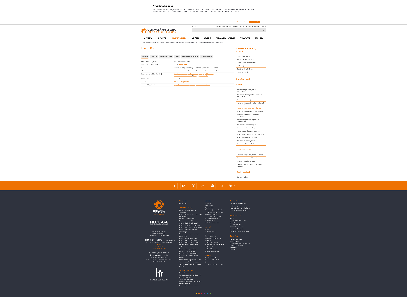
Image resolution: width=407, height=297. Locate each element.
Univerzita (150, 38)
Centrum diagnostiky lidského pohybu (251, 155)
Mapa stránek (216, 26)
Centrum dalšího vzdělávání (247, 144)
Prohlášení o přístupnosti (238, 220)
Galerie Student (242, 177)
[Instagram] (184, 186)
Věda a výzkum (242, 66)
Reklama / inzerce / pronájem (239, 231)
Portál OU (208, 229)
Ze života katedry (243, 72)
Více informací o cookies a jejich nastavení (225, 11)
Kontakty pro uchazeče (212, 223)
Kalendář (233, 250)
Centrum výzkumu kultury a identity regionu (249, 165)
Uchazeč (197, 38)
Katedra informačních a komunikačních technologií (251, 104)
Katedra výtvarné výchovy (246, 141)
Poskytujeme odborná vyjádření (240, 243)
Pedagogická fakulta (181, 42)
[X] (193, 186)
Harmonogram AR (210, 236)
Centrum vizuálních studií (183, 76)
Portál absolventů (210, 258)
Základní (145, 56)
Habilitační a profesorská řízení (240, 208)
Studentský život (210, 221)
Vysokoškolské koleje (186, 279)
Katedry (201, 42)
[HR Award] (159, 274)
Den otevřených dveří (211, 218)
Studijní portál (248, 26)
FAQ (206, 262)
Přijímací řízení (209, 208)
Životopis (154, 56)
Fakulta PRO (246, 38)
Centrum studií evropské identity (189, 262)
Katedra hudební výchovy (246, 100)
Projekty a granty (206, 56)
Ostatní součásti (243, 172)
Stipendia (208, 240)
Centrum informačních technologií (190, 281)
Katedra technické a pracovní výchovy (250, 134)
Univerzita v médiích (236, 245)
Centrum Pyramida (185, 277)
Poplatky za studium (211, 242)
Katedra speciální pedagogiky (248, 128)
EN (195, 26)
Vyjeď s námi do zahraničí (246, 62)
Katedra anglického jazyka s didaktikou (246, 90)
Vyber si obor (209, 205)
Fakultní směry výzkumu (238, 203)
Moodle (235, 26)
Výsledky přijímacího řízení (213, 210)
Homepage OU (184, 203)
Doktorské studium (211, 214)
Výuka (177, 56)
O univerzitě (147, 42)
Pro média (259, 38)
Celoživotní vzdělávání (245, 69)
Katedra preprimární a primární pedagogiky (248, 120)
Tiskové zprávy (234, 241)
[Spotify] (212, 186)
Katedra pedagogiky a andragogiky (250, 111)
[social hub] (232, 186)
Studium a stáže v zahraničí (213, 238)
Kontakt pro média (236, 239)
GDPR (232, 218)
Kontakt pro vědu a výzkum (238, 210)
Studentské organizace (212, 249)
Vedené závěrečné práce (190, 56)
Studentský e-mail (210, 232)
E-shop (232, 222)
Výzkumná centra (243, 150)
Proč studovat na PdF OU (213, 216)
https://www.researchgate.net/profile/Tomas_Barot (192, 85)
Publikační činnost (166, 56)
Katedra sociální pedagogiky (247, 125)
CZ (192, 26)
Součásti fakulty (180, 38)
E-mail (240, 26)
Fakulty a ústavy (169, 42)
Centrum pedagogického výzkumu (249, 158)
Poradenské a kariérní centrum (189, 286)
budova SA (183, 64)
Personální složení (243, 56)
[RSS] (222, 186)
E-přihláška (208, 203)
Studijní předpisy (210, 247)
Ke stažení (233, 247)
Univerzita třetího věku (237, 229)
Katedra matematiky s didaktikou (213, 42)
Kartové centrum (184, 283)
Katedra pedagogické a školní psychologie (248, 115)
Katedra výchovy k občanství (247, 137)
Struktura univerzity (158, 42)
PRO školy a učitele (236, 224)
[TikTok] (203, 186)
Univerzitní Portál (260, 26)
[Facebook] (174, 186)
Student (209, 38)
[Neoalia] (159, 222)
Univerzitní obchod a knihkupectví (190, 275)
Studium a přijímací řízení (246, 59)
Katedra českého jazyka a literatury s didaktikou (249, 95)
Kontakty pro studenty (212, 251)
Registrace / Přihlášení (212, 260)
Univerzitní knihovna (185, 273)
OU (142, 42)
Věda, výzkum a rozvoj (227, 38)
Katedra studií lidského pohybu (248, 131)
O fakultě (163, 38)
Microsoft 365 (226, 26)
